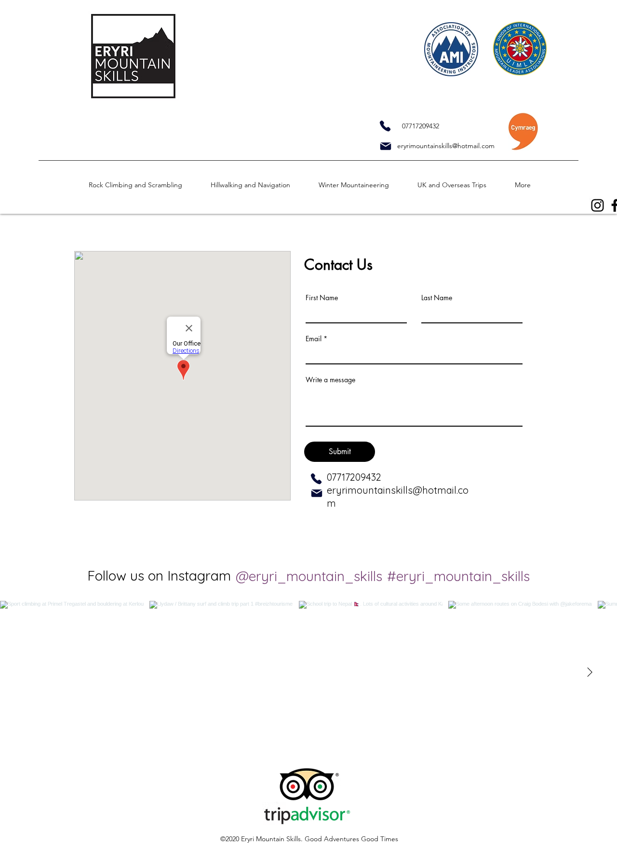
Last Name (436, 297)
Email (314, 338)
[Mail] (385, 146)
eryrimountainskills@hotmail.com (446, 145)
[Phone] (385, 126)
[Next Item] (589, 673)
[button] (145, 185)
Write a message (330, 379)
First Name (322, 297)
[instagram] (597, 205)
